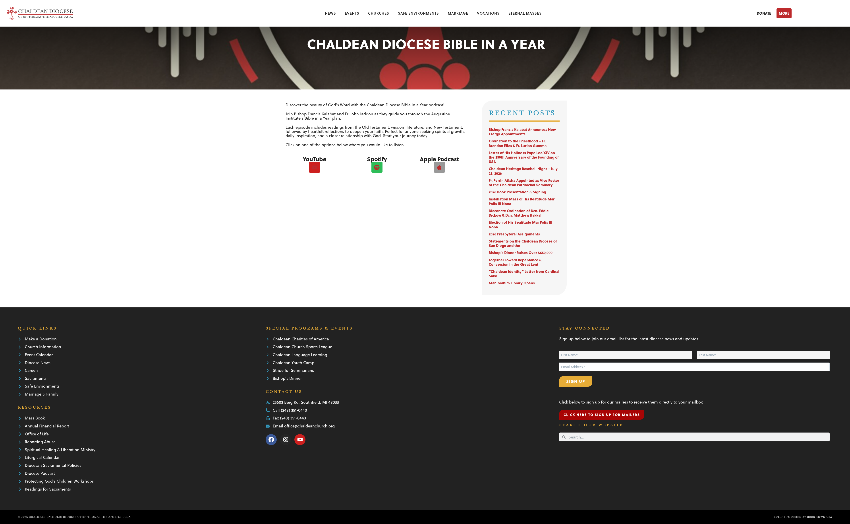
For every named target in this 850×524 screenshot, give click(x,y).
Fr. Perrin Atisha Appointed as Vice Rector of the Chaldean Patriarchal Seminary (524, 182)
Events (352, 13)
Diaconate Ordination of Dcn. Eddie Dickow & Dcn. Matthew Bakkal (519, 213)
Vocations (488, 13)
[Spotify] (376, 167)
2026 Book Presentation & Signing (517, 191)
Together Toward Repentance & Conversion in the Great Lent (515, 262)
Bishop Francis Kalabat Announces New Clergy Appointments (522, 131)
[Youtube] (314, 167)
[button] (810, 13)
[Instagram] (285, 439)
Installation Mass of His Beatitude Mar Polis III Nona (521, 201)
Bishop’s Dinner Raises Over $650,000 (520, 252)
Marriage (458, 13)
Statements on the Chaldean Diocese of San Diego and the (523, 243)
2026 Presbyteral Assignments (514, 234)
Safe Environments (418, 13)
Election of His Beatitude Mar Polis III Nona (520, 224)
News (330, 13)
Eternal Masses (525, 13)
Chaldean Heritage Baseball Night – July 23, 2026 (523, 171)
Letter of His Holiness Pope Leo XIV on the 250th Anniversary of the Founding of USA (524, 157)
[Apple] (439, 167)
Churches (378, 13)
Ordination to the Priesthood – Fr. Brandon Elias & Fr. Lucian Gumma (518, 143)
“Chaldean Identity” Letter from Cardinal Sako (524, 273)
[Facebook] (271, 439)
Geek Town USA (819, 517)
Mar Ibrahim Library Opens (512, 282)
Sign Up (575, 381)
